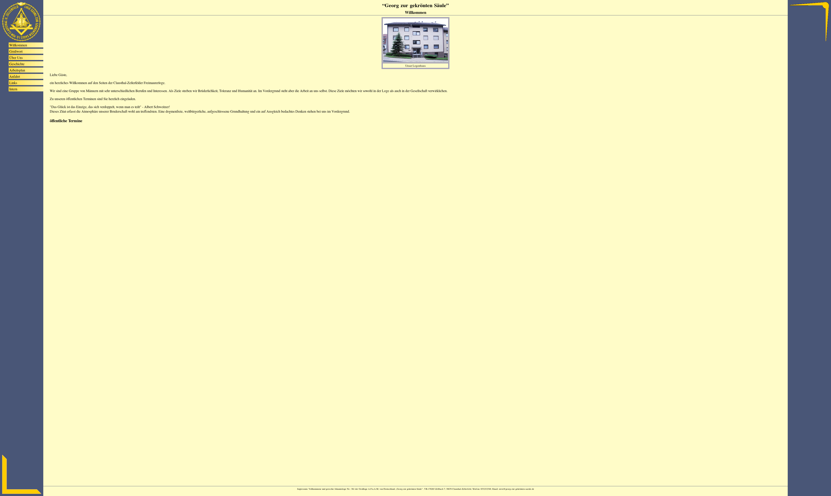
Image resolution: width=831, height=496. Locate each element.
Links (13, 82)
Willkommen (18, 45)
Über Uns (16, 57)
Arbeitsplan (17, 70)
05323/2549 (486, 488)
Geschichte (16, 64)
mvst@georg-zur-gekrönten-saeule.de (516, 488)
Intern (13, 89)
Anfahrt (14, 76)
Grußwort (16, 51)
